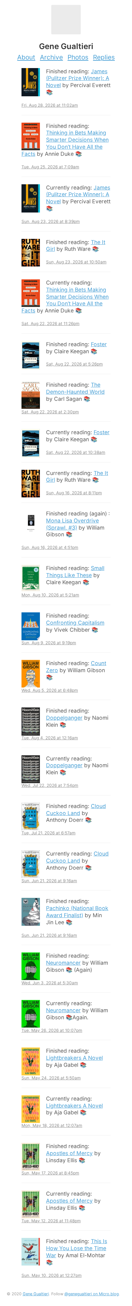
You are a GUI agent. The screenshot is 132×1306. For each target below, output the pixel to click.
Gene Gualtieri (36, 1294)
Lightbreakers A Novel (74, 1058)
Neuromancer (63, 962)
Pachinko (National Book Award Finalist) (77, 911)
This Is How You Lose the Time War (76, 1248)
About (26, 57)
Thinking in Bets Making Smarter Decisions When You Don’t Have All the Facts (65, 143)
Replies (104, 57)
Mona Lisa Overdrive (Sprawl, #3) (72, 524)
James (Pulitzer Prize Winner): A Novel (77, 78)
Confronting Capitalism (75, 622)
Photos (78, 57)
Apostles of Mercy (69, 1153)
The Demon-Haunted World (75, 388)
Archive (51, 57)
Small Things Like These (75, 571)
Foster (99, 344)
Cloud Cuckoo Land (76, 809)
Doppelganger (64, 717)
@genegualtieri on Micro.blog (91, 1294)
